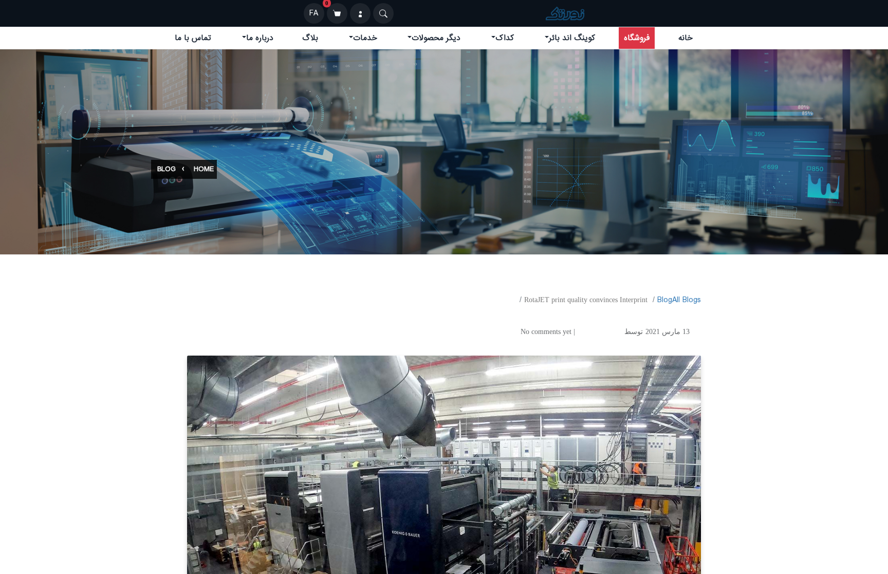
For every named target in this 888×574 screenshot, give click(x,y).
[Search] (383, 13)
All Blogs (686, 300)
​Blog (664, 300)
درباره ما (259, 38)
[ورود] (360, 13)
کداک (504, 38)
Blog (166, 169)
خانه (685, 38)
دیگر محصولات (436, 38)
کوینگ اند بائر (572, 38)
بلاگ (310, 38)
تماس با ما (193, 38)
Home (204, 169)
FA (313, 13)
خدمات (365, 38)
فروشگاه (637, 38)
